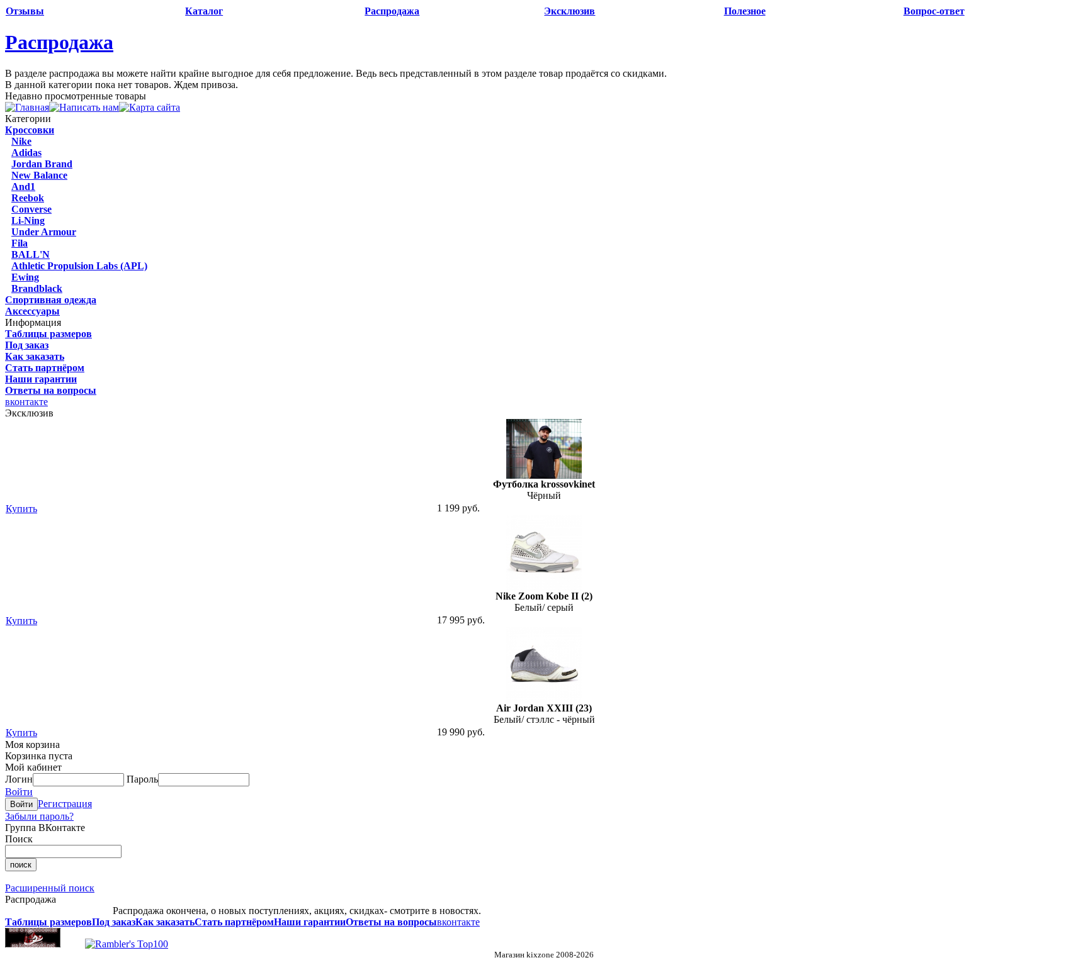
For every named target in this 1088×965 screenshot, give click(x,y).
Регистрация (65, 803)
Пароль (142, 779)
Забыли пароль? (39, 816)
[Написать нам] (84, 107)
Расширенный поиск (49, 888)
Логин (19, 779)
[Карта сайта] (149, 107)
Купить (21, 508)
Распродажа (59, 42)
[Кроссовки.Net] (32, 944)
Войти (19, 791)
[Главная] (27, 107)
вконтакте (26, 401)
